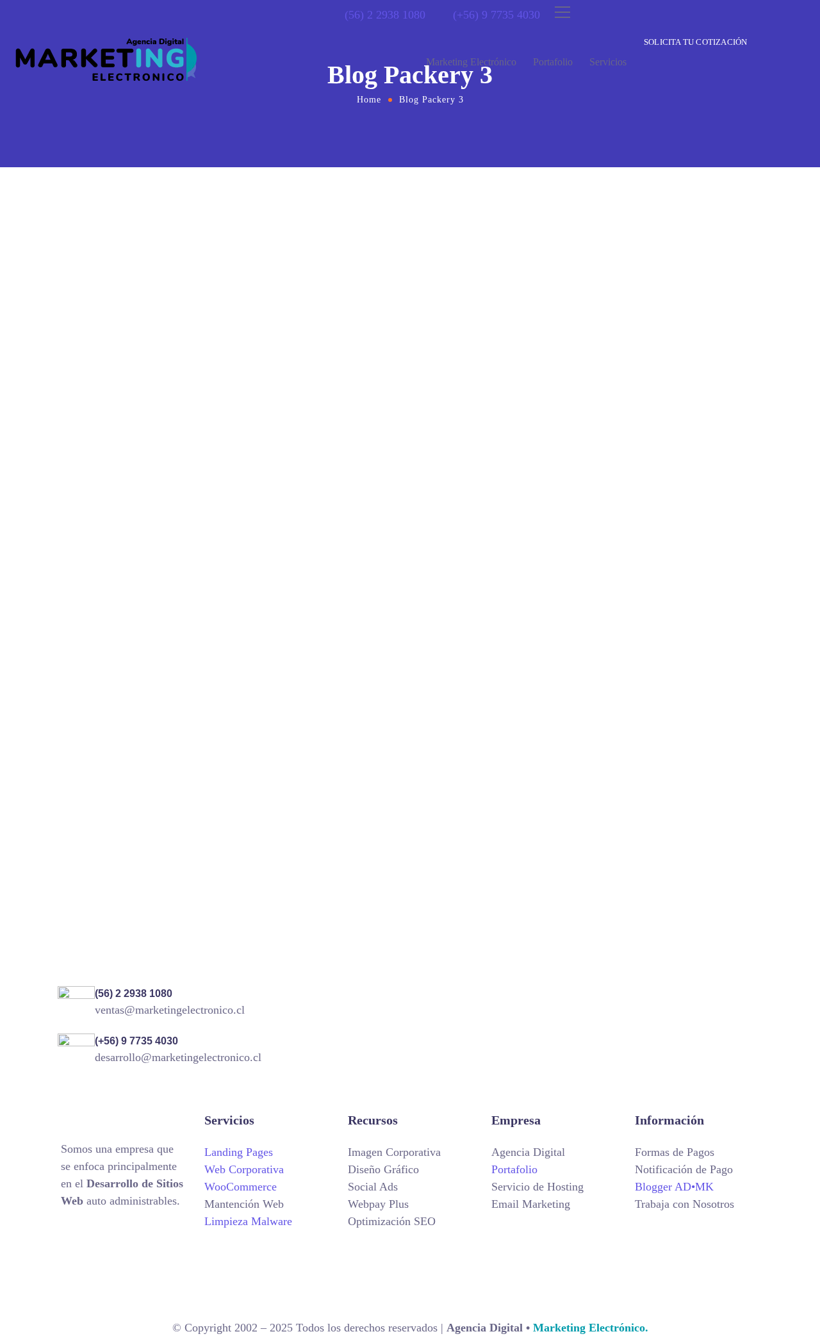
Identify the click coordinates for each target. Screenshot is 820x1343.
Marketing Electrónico (471, 61)
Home (369, 99)
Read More (94, 432)
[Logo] (106, 59)
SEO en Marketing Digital (423, 414)
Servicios (608, 61)
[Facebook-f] (147, 1239)
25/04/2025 (336, 392)
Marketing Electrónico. (589, 1327)
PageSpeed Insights (133, 416)
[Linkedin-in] (112, 1276)
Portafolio (553, 61)
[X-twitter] (112, 1239)
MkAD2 (134, 396)
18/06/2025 (90, 396)
